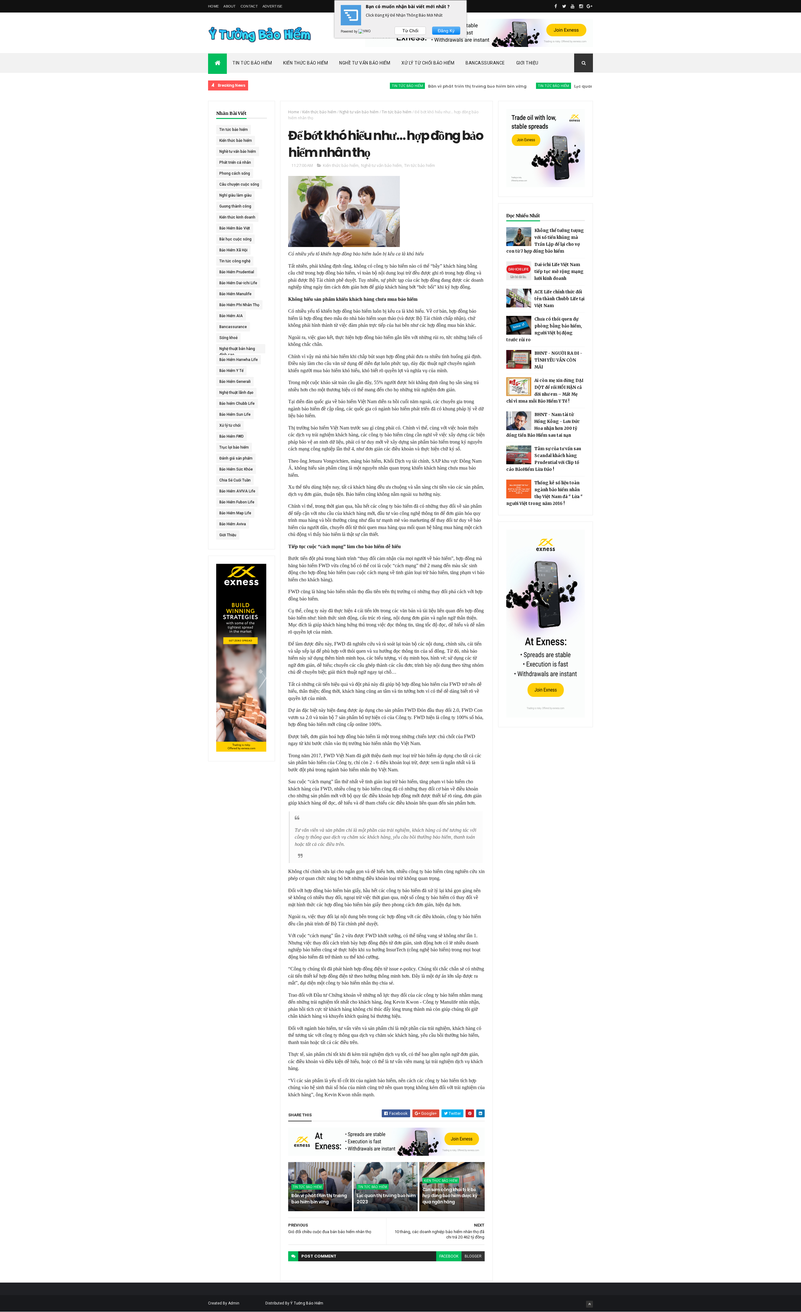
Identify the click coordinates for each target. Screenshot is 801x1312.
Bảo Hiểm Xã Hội (233, 250)
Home (213, 6)
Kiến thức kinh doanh (237, 217)
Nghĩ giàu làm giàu (235, 195)
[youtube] (572, 6)
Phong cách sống (234, 173)
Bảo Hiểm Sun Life (235, 414)
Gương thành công (235, 206)
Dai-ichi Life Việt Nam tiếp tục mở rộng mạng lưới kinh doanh (559, 271)
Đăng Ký (446, 30)
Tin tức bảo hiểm (371, 85)
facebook (448, 1256)
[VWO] (364, 31)
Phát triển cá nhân (235, 162)
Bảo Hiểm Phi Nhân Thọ (239, 305)
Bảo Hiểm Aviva (232, 524)
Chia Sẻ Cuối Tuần (235, 480)
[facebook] (555, 6)
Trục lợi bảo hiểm (234, 447)
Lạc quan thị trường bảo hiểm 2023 (574, 86)
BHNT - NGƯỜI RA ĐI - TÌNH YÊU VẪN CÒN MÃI (558, 360)
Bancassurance (485, 62)
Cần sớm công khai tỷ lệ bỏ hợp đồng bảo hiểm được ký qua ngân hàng (449, 1195)
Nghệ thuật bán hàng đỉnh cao (237, 350)
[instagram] (581, 6)
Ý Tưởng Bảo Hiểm (307, 1303)
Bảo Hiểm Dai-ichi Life (238, 283)
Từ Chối (410, 30)
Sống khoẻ (228, 338)
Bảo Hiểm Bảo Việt (234, 228)
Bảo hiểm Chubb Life (237, 403)
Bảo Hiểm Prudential (236, 272)
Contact (249, 6)
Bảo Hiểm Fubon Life (236, 502)
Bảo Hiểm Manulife (235, 294)
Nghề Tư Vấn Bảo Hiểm (364, 62)
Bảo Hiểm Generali (235, 381)
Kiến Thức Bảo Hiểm (305, 62)
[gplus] (589, 6)
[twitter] (564, 6)
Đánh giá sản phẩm (236, 458)
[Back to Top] (589, 1304)
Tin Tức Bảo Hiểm (252, 62)
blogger (473, 1256)
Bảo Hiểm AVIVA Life (237, 491)
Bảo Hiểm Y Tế (231, 370)
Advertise (273, 6)
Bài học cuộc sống (235, 239)
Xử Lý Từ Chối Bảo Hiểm (427, 62)
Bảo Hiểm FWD (231, 436)
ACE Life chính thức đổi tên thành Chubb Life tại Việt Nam (559, 298)
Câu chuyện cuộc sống (239, 184)
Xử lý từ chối (230, 425)
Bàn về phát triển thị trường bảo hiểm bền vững (441, 86)
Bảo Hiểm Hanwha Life (238, 360)
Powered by (349, 31)
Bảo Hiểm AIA (231, 316)
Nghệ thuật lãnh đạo (236, 392)
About (229, 6)
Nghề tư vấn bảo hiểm (237, 151)
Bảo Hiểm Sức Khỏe (236, 469)
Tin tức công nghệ (234, 261)
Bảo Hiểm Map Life (235, 513)
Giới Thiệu (527, 62)
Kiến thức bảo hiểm (235, 140)
